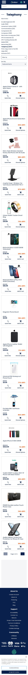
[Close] (26, 657)
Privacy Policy (14, 626)
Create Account (14, 594)
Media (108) (4, 42)
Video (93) (4, 51)
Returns (14, 618)
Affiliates (14, 636)
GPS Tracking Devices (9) (9, 40)
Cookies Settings (14, 628)
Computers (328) (6, 33)
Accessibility (14, 612)
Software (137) (5, 53)
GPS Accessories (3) (7, 38)
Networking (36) (6, 44)
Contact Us (14, 615)
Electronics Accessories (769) (10, 35)
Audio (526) (4, 24)
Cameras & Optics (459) (8, 26)
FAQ (14, 602)
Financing (14, 600)
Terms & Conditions (14, 623)
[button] (14, 57)
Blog (14, 605)
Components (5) (6, 31)
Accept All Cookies (14, 672)
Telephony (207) (6, 47)
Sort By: (3, 61)
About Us (14, 597)
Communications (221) (8, 28)
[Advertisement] (14, 574)
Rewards (14, 638)
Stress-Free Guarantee (14, 620)
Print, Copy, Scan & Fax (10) (9, 49)
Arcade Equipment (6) (8, 22)
